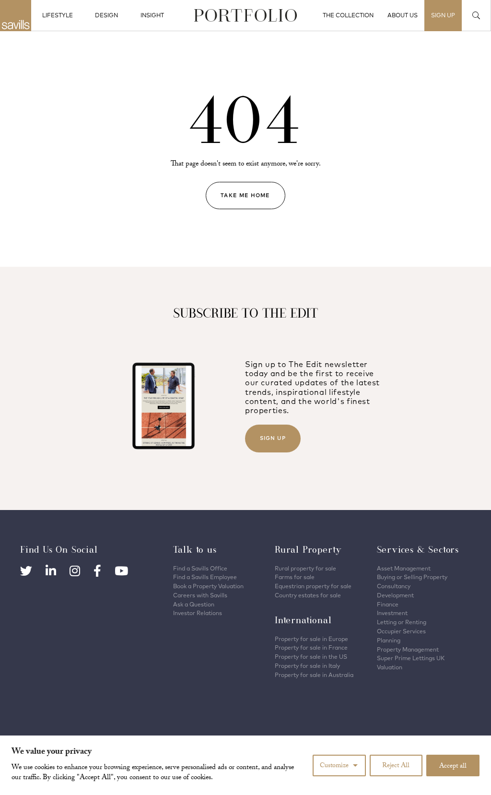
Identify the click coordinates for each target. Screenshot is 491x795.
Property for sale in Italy (307, 665)
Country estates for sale (308, 595)
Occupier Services (401, 631)
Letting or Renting (401, 622)
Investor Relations (197, 613)
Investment (392, 613)
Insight (152, 15)
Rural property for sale (305, 568)
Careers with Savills (200, 595)
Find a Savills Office (200, 568)
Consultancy (393, 586)
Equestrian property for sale (313, 586)
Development (395, 595)
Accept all (453, 766)
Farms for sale (295, 577)
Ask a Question (193, 604)
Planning (388, 640)
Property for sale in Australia (314, 674)
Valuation (389, 667)
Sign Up (273, 438)
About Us (402, 15)
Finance (387, 604)
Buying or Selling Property (412, 577)
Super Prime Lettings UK (410, 658)
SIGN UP (443, 15)
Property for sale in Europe (311, 638)
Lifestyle (57, 15)
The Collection (348, 15)
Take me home (245, 195)
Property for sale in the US (311, 656)
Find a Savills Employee (205, 577)
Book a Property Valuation (208, 586)
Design (106, 15)
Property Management (408, 649)
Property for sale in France (311, 647)
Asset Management (404, 568)
